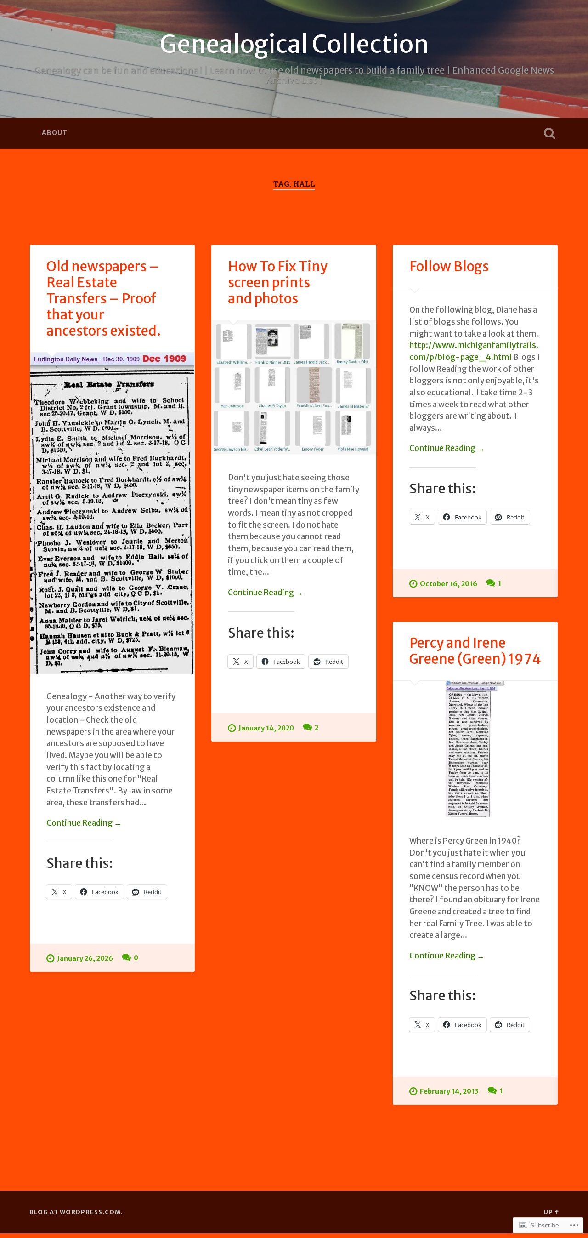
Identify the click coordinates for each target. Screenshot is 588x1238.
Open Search (549, 133)
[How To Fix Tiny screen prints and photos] (293, 388)
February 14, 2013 (449, 1091)
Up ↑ (551, 1211)
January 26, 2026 (85, 958)
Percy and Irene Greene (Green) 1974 (475, 650)
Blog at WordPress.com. (76, 1211)
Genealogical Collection (294, 44)
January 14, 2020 (266, 728)
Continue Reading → (84, 823)
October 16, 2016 (448, 584)
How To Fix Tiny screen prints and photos (278, 282)
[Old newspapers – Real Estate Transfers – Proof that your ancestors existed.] (112, 513)
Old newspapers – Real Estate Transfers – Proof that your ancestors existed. (103, 298)
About (55, 133)
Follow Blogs (449, 266)
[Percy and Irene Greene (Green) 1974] (475, 750)
